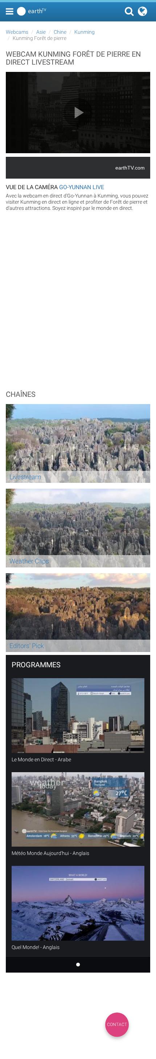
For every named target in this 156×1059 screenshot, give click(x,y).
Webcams (17, 32)
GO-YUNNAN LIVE (81, 187)
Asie (41, 32)
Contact (117, 1024)
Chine (60, 32)
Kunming (84, 32)
